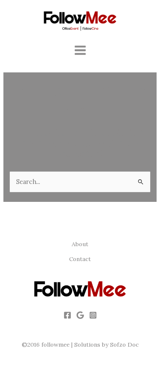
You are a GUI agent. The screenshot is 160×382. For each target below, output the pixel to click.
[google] (80, 315)
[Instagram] (93, 315)
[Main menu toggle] (80, 50)
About (80, 244)
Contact (80, 259)
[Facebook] (67, 315)
